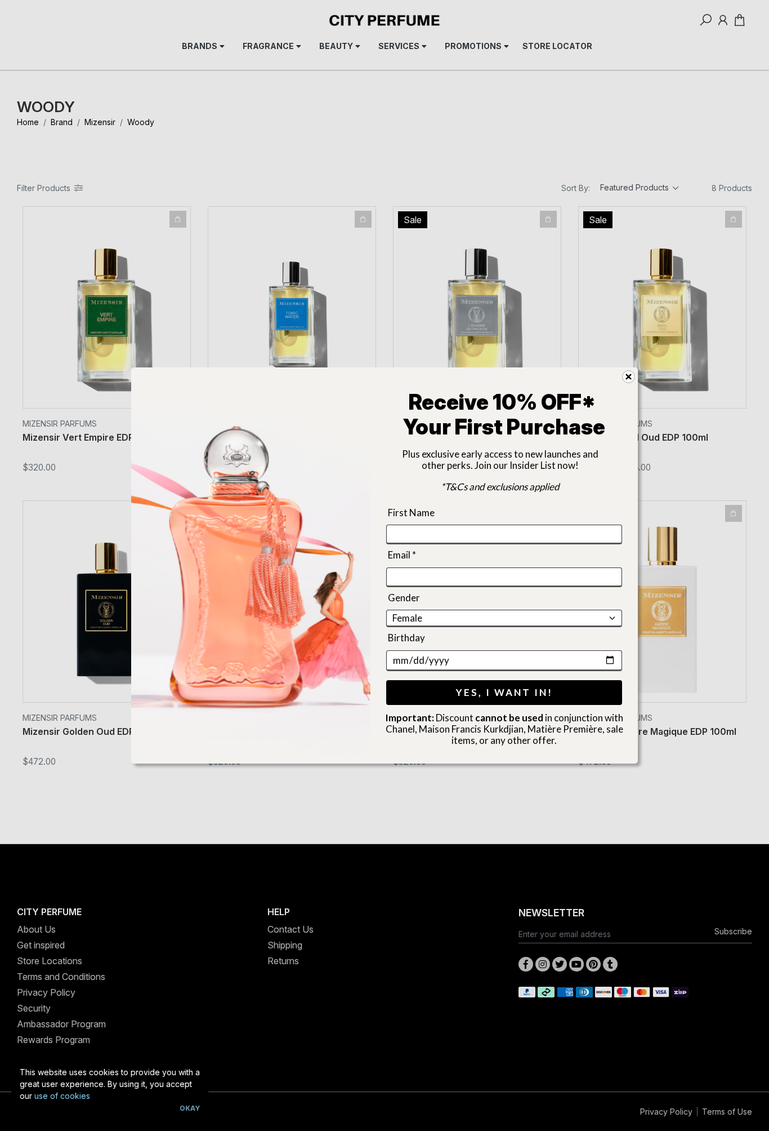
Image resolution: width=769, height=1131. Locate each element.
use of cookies (62, 1096)
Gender (404, 598)
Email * (402, 555)
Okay (190, 1108)
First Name (411, 512)
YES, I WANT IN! (504, 692)
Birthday (406, 638)
